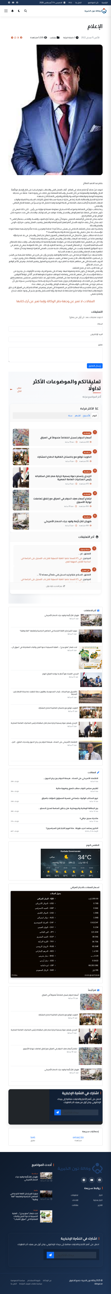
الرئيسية (105, 2)
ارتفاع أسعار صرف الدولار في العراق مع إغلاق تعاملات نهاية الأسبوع (62, 500)
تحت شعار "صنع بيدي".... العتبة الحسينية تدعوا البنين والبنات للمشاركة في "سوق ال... (44, 647)
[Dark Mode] (19, 11)
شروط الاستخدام (33, 1280)
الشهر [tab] (77, 415)
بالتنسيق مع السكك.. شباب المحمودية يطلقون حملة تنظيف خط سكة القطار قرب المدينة (45, 692)
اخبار (101, 1195)
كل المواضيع (93, 2)
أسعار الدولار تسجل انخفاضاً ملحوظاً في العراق (66, 437)
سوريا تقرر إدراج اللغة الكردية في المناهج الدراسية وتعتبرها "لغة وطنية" (48, 631)
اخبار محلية (98, 1200)
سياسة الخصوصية (18, 1280)
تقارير (100, 1205)
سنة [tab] (70, 415)
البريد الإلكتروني (96, 334)
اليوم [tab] (94, 415)
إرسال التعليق (95, 366)
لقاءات (75, 1200)
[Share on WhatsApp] (15, 37)
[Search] (25, 11)
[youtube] (92, 1180)
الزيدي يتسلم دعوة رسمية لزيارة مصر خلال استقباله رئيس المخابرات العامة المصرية (63, 478)
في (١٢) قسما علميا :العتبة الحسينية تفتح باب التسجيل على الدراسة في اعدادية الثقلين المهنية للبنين (56, 560)
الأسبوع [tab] (86, 415)
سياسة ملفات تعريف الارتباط (30, 1283)
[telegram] (84, 1180)
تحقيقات (74, 1195)
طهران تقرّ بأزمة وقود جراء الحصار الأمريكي (68, 521)
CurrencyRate (94, 979)
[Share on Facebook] (21, 37)
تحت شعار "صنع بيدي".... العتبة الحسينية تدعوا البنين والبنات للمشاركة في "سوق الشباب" (25, 1216)
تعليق (100, 345)
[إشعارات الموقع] (12, 11)
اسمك (100, 324)
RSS (70, 2)
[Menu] (6, 11)
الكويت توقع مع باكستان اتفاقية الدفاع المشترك (64, 457)
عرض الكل (19, 389)
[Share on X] (18, 37)
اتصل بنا (78, 2)
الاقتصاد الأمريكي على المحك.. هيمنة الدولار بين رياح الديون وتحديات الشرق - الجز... (44, 742)
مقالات (53, 37)
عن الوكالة (47, 1280)
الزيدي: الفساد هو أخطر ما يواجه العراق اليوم (60, 674)
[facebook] (100, 1180)
